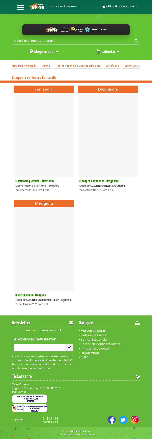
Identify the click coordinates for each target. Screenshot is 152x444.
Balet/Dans (112, 65)
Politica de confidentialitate (100, 344)
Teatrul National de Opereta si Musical (78, 65)
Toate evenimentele (62, 6)
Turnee (46, 65)
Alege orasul (44, 52)
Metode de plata (92, 331)
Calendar (108, 52)
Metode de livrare (93, 335)
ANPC (84, 357)
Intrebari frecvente (94, 348)
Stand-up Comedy (135, 65)
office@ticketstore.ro (121, 6)
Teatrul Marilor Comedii (22, 65)
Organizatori (89, 353)
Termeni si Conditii (93, 339)
